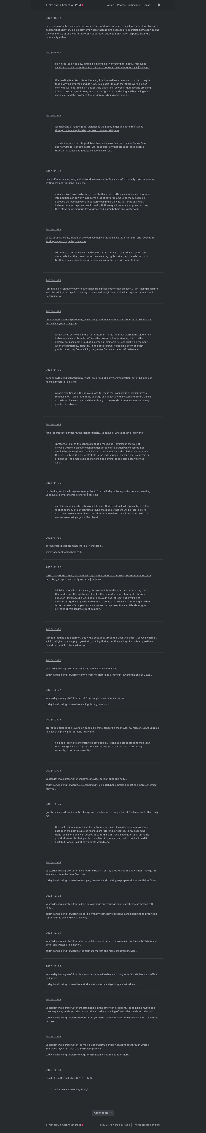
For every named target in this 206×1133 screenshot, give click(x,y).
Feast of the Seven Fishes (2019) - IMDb (69, 1078)
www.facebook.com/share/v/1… (64, 552)
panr (157, 1124)
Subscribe (134, 5)
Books (146, 5)
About (110, 5)
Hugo (127, 1124)
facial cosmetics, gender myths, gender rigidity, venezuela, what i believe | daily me (94, 432)
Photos (121, 5)
